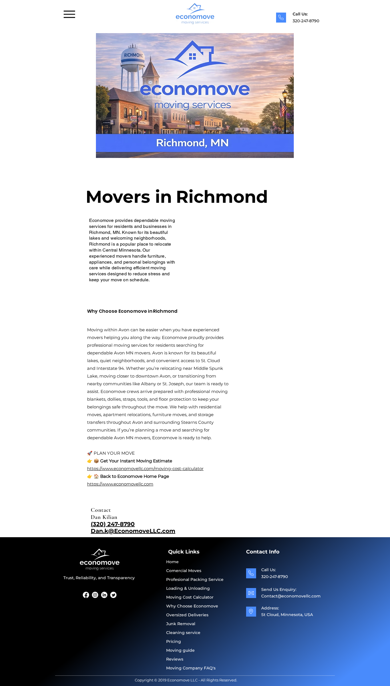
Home (172, 561)
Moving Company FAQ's (191, 668)
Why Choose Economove (192, 606)
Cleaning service (183, 632)
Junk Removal (180, 623)
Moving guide (180, 650)
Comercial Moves (183, 570)
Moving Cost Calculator (190, 597)
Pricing (173, 641)
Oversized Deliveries (187, 614)
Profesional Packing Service (195, 579)
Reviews (174, 659)
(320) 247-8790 (113, 524)
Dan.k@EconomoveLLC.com (133, 530)
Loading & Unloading (188, 588)
